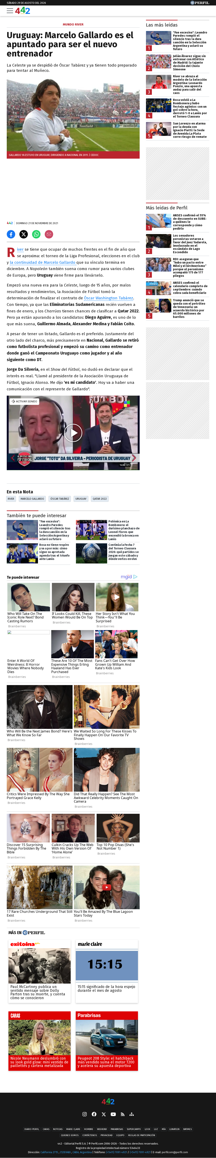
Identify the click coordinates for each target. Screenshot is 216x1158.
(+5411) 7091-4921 (116, 1152)
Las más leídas (162, 25)
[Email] (49, 234)
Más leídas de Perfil (167, 208)
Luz (156, 1129)
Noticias (57, 1129)
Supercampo (134, 1129)
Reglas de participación (141, 1135)
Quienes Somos (69, 1135)
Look (147, 1129)
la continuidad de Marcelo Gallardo (43, 262)
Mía (164, 1129)
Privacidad (107, 1135)
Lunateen (174, 1129)
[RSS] (122, 1114)
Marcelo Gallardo (32, 498)
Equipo (120, 1135)
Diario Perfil (31, 1129)
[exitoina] (39, 945)
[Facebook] (94, 1114)
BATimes (187, 1129)
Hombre (88, 1129)
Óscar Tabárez (59, 498)
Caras (46, 1129)
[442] (108, 1101)
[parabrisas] (107, 1016)
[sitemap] (132, 1114)
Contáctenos (89, 1135)
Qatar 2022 (100, 498)
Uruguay (81, 498)
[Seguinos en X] (103, 1114)
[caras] (39, 1016)
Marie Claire (73, 1129)
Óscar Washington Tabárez (108, 298)
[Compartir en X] (23, 234)
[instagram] (84, 1114)
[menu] (10, 11)
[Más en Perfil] (33, 933)
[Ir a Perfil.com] (199, 4)
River (20, 249)
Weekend (102, 1129)
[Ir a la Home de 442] (22, 13)
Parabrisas (117, 1129)
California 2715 (49, 1152)
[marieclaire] (107, 945)
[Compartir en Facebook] (11, 234)
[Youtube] (113, 1114)
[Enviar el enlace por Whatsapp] (36, 234)
